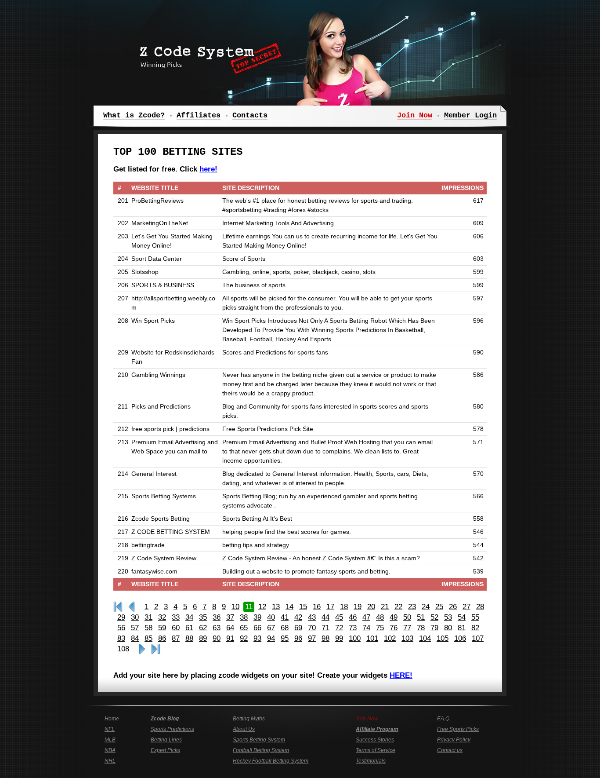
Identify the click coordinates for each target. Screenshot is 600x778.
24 (426, 607)
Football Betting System (261, 750)
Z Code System (208, 55)
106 (460, 638)
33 (176, 617)
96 (298, 638)
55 (475, 617)
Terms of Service (375, 750)
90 (216, 638)
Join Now (367, 719)
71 (325, 628)
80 (448, 628)
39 (257, 617)
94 (271, 638)
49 (394, 617)
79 (434, 628)
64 (230, 628)
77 (407, 628)
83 (121, 638)
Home (112, 719)
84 (135, 638)
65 (244, 628)
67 (271, 628)
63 (216, 628)
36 (216, 617)
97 (312, 638)
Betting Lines (166, 740)
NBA (110, 750)
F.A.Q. (444, 719)
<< (131, 607)
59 (162, 628)
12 (262, 607)
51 (421, 617)
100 (355, 638)
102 (390, 638)
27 (466, 607)
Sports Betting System (259, 740)
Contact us (450, 750)
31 (148, 617)
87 (176, 638)
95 (285, 638)
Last (155, 649)
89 (203, 638)
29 (121, 617)
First (118, 607)
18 (344, 607)
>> (142, 649)
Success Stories (375, 740)
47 (366, 617)
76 (394, 628)
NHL (110, 761)
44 (325, 617)
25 (439, 607)
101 (372, 638)
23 (412, 607)
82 (475, 628)
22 (398, 607)
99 (339, 638)
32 (162, 617)
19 (357, 607)
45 (339, 617)
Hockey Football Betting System (270, 761)
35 (203, 617)
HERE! (401, 675)
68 (285, 628)
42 (298, 617)
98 (325, 638)
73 (353, 628)
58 (148, 628)
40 (271, 617)
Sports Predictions (172, 729)
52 (434, 617)
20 (371, 607)
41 (285, 617)
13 (276, 607)
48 (380, 617)
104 (425, 638)
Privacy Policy (453, 740)
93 (257, 638)
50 (407, 617)
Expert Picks (165, 750)
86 (162, 638)
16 (317, 607)
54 (462, 617)
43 (312, 617)
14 (289, 607)
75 (380, 628)
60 (176, 628)
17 (330, 607)
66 (257, 628)
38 (244, 617)
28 (480, 607)
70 (312, 628)
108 (123, 649)
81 (462, 628)
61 (189, 628)
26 (453, 607)
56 (121, 628)
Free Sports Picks (458, 729)
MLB (110, 740)
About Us (244, 729)
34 (189, 617)
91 (230, 638)
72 (339, 628)
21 (385, 607)
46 (353, 617)
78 (421, 628)
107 (478, 638)
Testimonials (371, 761)
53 (448, 617)
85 (148, 638)
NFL (110, 729)
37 (230, 617)
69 (298, 628)
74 (366, 628)
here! (208, 169)
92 (244, 638)
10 (235, 607)
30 (135, 617)
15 (303, 607)
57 (135, 628)
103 (407, 638)
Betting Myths (249, 719)
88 (189, 638)
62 (203, 628)
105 (442, 638)
